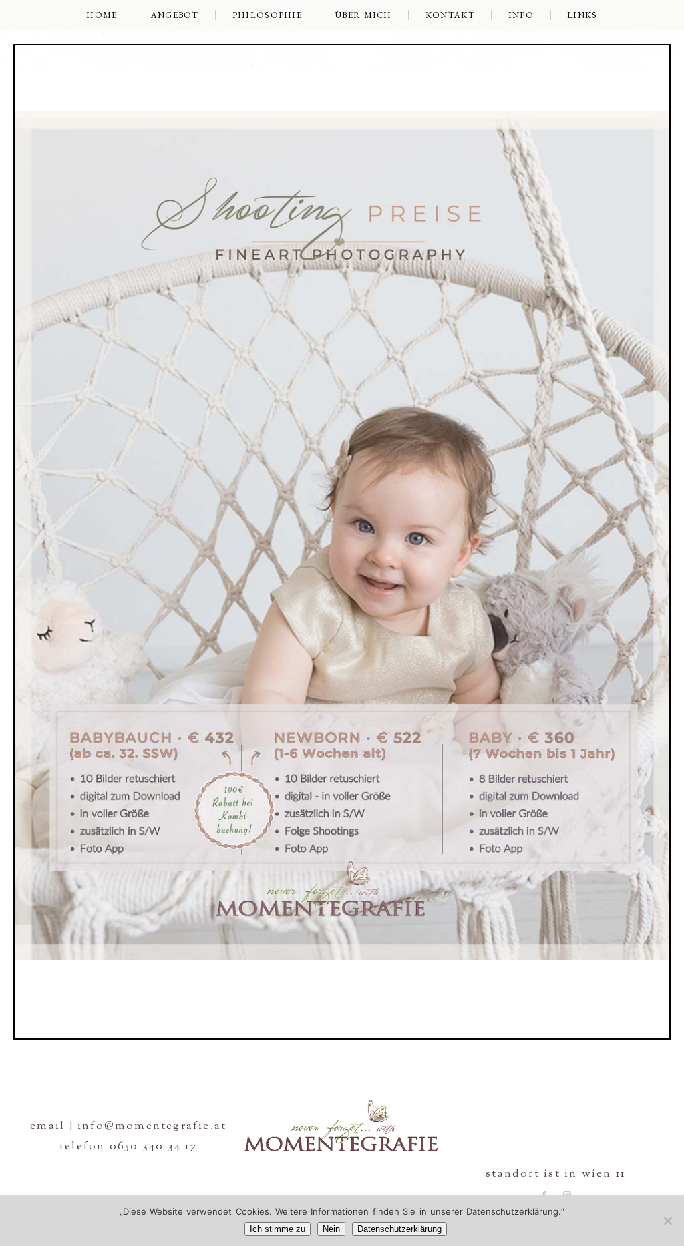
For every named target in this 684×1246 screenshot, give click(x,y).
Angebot (175, 15)
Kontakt (450, 15)
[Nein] (667, 1220)
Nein (331, 1229)
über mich (363, 15)
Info (521, 15)
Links (582, 15)
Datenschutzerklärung (399, 1229)
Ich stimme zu (277, 1229)
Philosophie (267, 15)
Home (101, 15)
